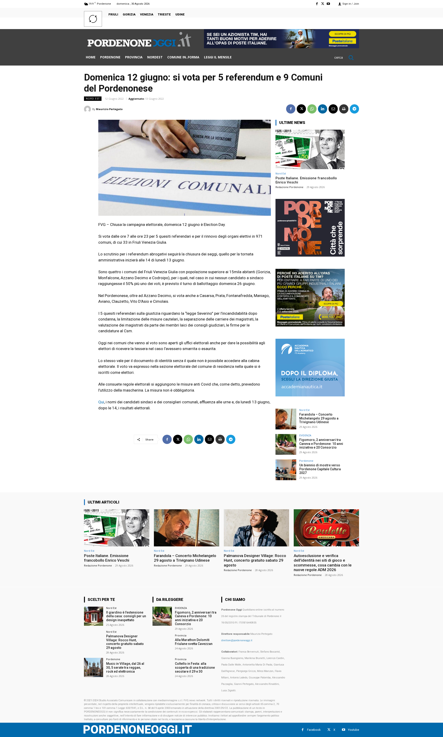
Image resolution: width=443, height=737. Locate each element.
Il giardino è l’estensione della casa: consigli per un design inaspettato (126, 616)
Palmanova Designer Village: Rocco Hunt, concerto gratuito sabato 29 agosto (255, 560)
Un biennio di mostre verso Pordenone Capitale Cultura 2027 (320, 469)
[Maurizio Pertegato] (88, 109)
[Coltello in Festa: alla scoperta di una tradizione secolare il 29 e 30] (162, 667)
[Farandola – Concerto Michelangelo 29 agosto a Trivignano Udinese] (285, 419)
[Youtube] (328, 4)
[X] (323, 4)
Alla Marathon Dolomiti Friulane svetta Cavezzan (194, 642)
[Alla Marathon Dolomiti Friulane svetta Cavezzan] (162, 643)
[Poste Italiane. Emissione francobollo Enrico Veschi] (310, 149)
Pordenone (306, 460)
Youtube (353, 729)
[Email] (333, 109)
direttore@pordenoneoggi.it (236, 640)
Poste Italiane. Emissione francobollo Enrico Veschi (106, 558)
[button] (346, 57)
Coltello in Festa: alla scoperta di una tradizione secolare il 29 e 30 (195, 667)
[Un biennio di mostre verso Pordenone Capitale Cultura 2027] (285, 469)
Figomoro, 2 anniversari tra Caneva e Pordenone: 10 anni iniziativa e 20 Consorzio (321, 443)
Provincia (180, 635)
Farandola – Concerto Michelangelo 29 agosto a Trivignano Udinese (318, 418)
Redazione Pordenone (289, 187)
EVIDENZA (305, 435)
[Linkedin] (322, 109)
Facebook (314, 729)
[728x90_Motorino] (281, 47)
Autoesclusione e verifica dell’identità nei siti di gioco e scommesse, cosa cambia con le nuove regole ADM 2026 (323, 562)
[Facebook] (317, 4)
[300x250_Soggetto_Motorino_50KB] (310, 325)
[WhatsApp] (312, 109)
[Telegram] (354, 109)
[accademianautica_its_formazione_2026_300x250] (310, 395)
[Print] (343, 109)
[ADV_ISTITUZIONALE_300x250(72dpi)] (310, 255)
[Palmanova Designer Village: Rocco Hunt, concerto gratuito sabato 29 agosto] (256, 527)
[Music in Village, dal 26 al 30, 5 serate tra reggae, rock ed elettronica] (93, 667)
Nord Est (93, 98)
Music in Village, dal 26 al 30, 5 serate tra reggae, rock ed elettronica (125, 667)
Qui (101, 402)
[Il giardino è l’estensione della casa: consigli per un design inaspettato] (93, 616)
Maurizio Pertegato (109, 109)
